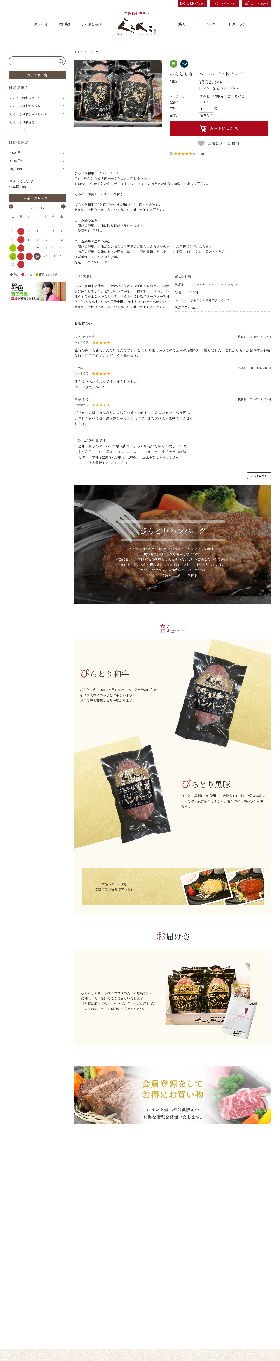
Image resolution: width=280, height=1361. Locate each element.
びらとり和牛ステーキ (25, 98)
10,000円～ (17, 169)
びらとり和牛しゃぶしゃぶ (28, 114)
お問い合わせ (196, 3)
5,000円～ (17, 160)
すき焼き (64, 24)
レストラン (237, 24)
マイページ (228, 3)
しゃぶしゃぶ (91, 24)
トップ (78, 51)
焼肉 (181, 24)
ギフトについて (21, 181)
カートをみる (260, 3)
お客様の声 (17, 186)
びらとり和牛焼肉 (22, 122)
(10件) (201, 153)
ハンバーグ (206, 24)
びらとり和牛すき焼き (25, 106)
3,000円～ (17, 152)
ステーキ (41, 24)
